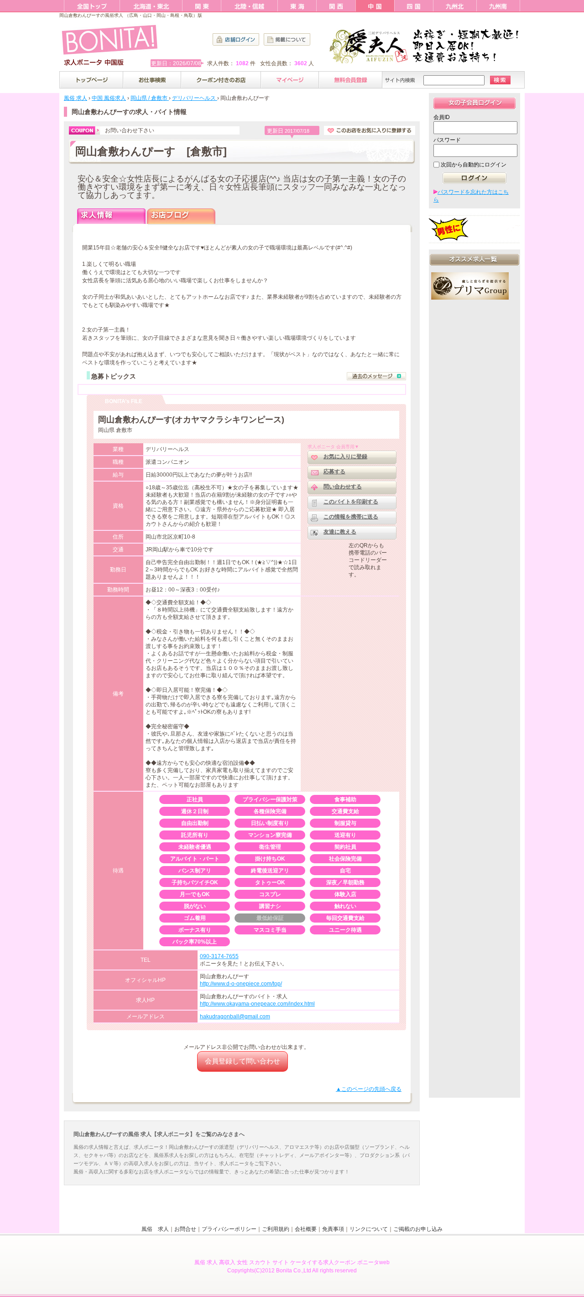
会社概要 (306, 1229)
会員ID (441, 117)
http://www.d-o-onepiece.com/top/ (241, 984)
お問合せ (185, 1229)
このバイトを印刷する (350, 501)
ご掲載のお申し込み (418, 1229)
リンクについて (368, 1229)
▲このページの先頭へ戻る (369, 1089)
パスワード (447, 140)
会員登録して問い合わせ (242, 1061)
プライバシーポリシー (229, 1229)
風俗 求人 (155, 1229)
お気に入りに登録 (345, 456)
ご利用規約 (275, 1229)
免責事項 (333, 1229)
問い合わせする (342, 486)
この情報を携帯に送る (350, 517)
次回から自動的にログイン (473, 164)
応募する (334, 471)
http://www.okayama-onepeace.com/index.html (257, 1004)
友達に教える (339, 532)
